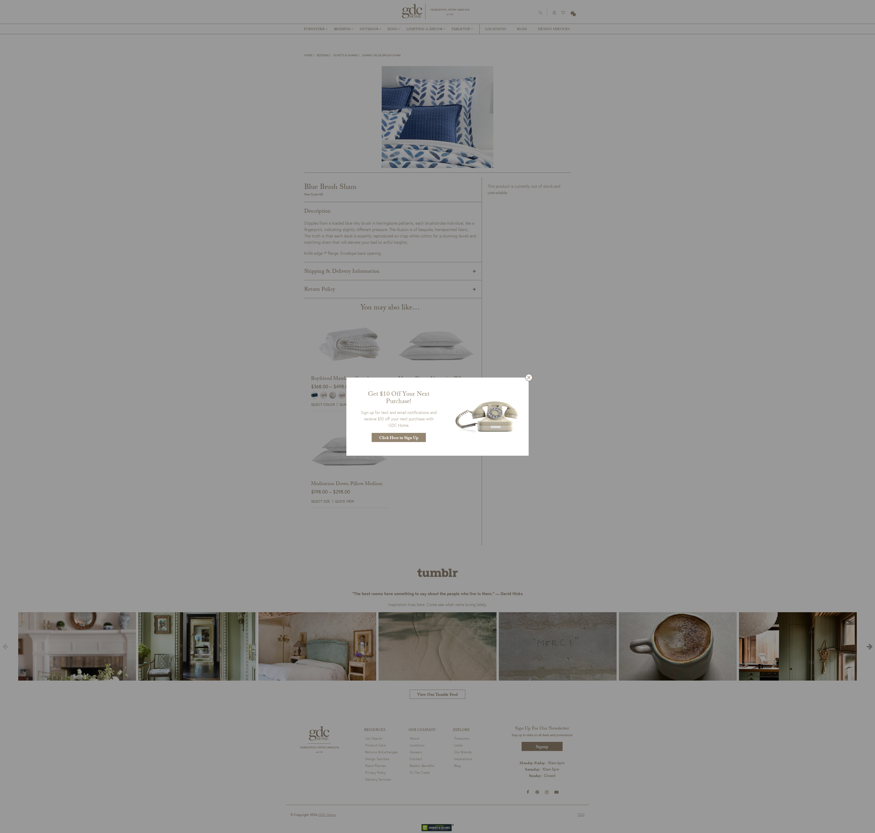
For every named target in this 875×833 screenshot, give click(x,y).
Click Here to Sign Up (398, 438)
